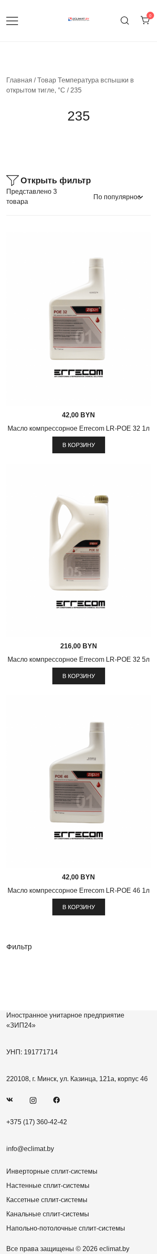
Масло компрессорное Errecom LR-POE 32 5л (78, 659)
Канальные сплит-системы (47, 1214)
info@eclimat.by (30, 1148)
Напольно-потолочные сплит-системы (65, 1228)
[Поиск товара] (125, 20)
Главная (19, 80)
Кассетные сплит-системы (47, 1199)
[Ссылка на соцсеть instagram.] (33, 1099)
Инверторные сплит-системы (52, 1171)
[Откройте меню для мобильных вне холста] (12, 21)
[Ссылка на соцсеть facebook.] (56, 1099)
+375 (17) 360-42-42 (36, 1122)
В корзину (78, 445)
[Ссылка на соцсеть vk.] (9, 1099)
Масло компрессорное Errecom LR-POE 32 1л (78, 428)
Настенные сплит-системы (48, 1185)
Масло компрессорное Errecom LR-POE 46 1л (78, 890)
